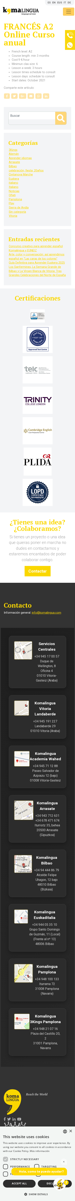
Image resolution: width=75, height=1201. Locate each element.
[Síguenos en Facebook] (5, 1119)
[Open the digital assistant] (59, 1184)
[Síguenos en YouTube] (19, 1119)
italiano (13, 183)
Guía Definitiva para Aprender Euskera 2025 (37, 262)
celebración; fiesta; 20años (26, 170)
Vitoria (13, 216)
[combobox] (65, 1131)
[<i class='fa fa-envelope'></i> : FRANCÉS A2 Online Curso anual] (31, 96)
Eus (59, 2)
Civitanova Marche (21, 174)
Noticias (14, 191)
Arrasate (14, 162)
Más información (40, 1151)
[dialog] (37, 1163)
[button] (37, 1194)
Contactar (37, 571)
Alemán (14, 154)
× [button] (70, 1131)
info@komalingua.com (46, 612)
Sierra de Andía (19, 207)
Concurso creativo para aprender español (36, 246)
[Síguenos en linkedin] (14, 1119)
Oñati (12, 195)
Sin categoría (17, 212)
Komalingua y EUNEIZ (23, 250)
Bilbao (13, 166)
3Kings (13, 150)
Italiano (13, 187)
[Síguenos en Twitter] (9, 1119)
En (54, 2)
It (65, 2)
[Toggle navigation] (68, 12)
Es (49, 2)
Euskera (14, 179)
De (69, 2)
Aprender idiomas (20, 158)
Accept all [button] (19, 1183)
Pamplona (15, 199)
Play (11, 203)
